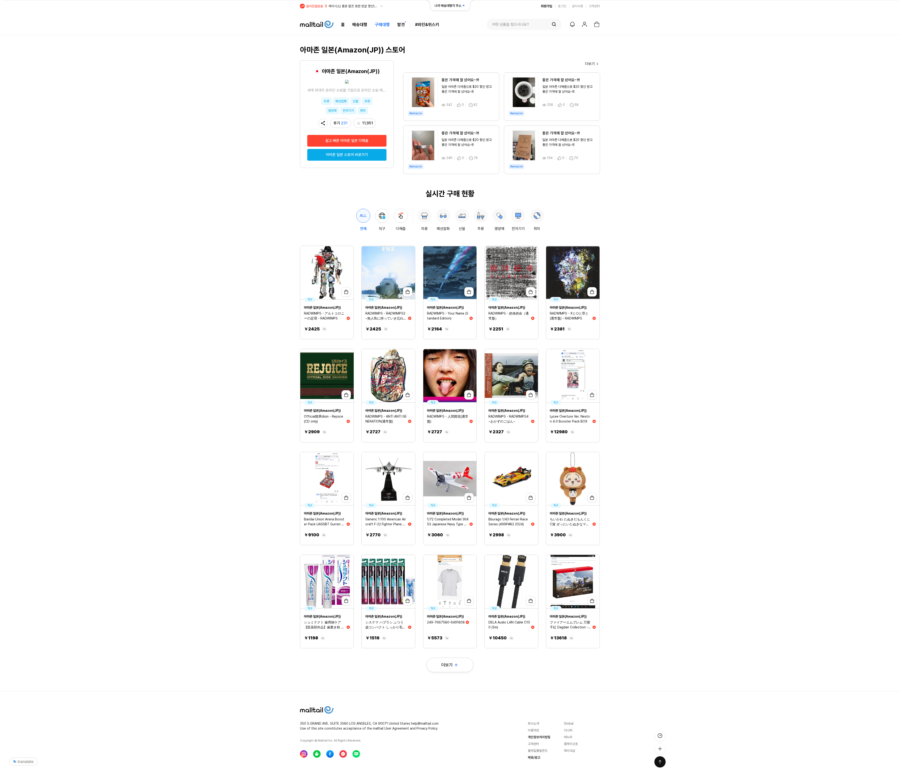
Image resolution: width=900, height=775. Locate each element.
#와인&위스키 (427, 24)
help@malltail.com (425, 723)
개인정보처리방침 (539, 737)
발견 (401, 24)
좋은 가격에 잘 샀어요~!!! (460, 80)
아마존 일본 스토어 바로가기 (347, 154)
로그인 (562, 6)
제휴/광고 (534, 757)
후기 (341, 123)
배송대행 (359, 24)
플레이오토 (571, 744)
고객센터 (594, 6)
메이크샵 (569, 751)
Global (569, 723)
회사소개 (533, 723)
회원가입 (546, 6)
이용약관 (533, 730)
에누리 (568, 737)
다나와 (568, 730)
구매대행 (382, 24)
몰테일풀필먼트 (538, 751)
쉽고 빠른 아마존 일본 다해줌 (346, 140)
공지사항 (577, 6)
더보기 (590, 64)
